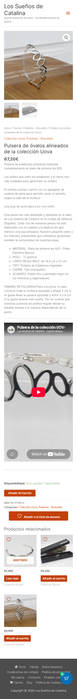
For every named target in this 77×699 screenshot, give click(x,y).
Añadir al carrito (19, 493)
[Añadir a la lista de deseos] (9, 539)
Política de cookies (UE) (51, 682)
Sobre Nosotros (52, 667)
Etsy (29, 682)
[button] (66, 37)
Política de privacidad (56, 672)
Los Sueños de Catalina (23, 9)
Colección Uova (14, 138)
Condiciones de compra (22, 672)
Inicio (7, 128)
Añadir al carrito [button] (54, 578)
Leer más (12, 578)
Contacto (34, 677)
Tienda (17, 128)
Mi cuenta (17, 677)
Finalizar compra (55, 677)
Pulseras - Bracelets (35, 128)
